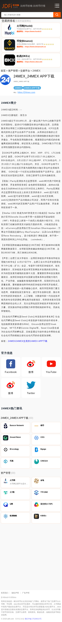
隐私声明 (15, 593)
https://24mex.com (26, 92)
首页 (3, 70)
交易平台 (25, 70)
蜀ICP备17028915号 (33, 619)
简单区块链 (19, 619)
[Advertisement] (31, 556)
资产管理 (13, 70)
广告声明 (25, 593)
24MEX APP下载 (38, 341)
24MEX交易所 (23, 341)
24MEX (12, 341)
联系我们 (4, 593)
